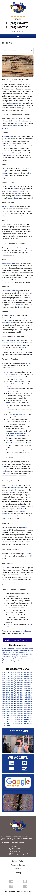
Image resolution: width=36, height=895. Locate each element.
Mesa (3, 661)
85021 (12, 719)
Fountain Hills (9, 655)
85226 (12, 697)
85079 (3, 705)
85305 (12, 683)
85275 (26, 687)
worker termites (15, 146)
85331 (12, 679)
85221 (26, 697)
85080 (30, 703)
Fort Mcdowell (28, 650)
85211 (26, 699)
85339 (30, 677)
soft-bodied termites (14, 186)
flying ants (22, 345)
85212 (21, 699)
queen (18, 123)
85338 (3, 679)
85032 (26, 715)
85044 (3, 713)
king (25, 123)
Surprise (16, 655)
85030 (3, 717)
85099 (8, 703)
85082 (26, 703)
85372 (30, 675)
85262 (3, 691)
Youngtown (25, 657)
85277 (21, 687)
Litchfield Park (24, 655)
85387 (3, 673)
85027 (17, 717)
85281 (12, 687)
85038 (30, 713)
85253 (12, 693)
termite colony (8, 136)
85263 (30, 689)
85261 (8, 691)
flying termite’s (24, 352)
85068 (21, 707)
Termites (9, 389)
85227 (8, 697)
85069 (17, 707)
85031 (30, 715)
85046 (26, 711)
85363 (3, 677)
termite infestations (17, 487)
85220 (30, 697)
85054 (3, 711)
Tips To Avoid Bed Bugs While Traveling (12, 842)
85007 (12, 723)
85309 (26, 681)
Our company (6, 568)
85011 (26, 721)
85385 (8, 673)
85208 (3, 701)
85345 (21, 677)
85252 (17, 693)
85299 (3, 685)
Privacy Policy (18, 861)
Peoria (19, 659)
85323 (30, 679)
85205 (17, 701)
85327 (21, 679)
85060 (26, 709)
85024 (30, 717)
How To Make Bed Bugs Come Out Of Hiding (14, 836)
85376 (12, 675)
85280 (17, 687)
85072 (3, 707)
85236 (26, 695)
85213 (17, 699)
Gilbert (19, 657)
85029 (8, 717)
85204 (21, 701)
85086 (17, 703)
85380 (26, 673)
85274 (30, 687)
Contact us (5, 518)
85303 (21, 683)
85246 (12, 695)
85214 (12, 699)
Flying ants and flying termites (12, 340)
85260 (12, 691)
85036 (8, 715)
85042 (12, 713)
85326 (26, 679)
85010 (30, 721)
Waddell (18, 652)
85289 (17, 685)
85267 (17, 689)
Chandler (24, 659)
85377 (8, 675)
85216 (3, 699)
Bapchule (4, 652)
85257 (26, 691)
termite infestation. (24, 417)
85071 (8, 707)
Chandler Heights (12, 650)
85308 (30, 681)
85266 (21, 689)
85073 (30, 705)
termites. (5, 128)
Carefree (21, 650)
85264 (26, 689)
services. (22, 633)
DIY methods (21, 506)
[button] (18, 36)
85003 (30, 723)
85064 (8, 709)
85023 (3, 719)
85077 (12, 705)
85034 (17, 715)
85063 (12, 709)
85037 (3, 715)
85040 (21, 713)
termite (10, 320)
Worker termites (13, 155)
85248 (3, 695)
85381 (21, 673)
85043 (8, 713)
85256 (30, 691)
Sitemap (18, 873)
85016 (3, 721)
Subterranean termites (17, 103)
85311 (17, 681)
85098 (12, 703)
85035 (12, 715)
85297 (8, 685)
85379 (30, 673)
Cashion (13, 659)
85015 (8, 721)
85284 (30, 685)
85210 (30, 699)
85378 (3, 675)
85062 (17, 709)
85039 (26, 713)
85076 (17, 705)
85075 (21, 705)
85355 (8, 677)
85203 (26, 701)
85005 (21, 723)
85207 (8, 701)
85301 (30, 683)
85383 (12, 673)
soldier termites (14, 126)
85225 (17, 697)
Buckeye (18, 648)
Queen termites (11, 450)
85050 (17, 711)
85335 (8, 679)
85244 (17, 695)
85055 (30, 709)
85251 (21, 693)
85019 (21, 719)
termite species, (25, 248)
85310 (21, 681)
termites (16, 118)
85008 (8, 723)
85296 (12, 685)
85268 (12, 689)
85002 (3, 725)
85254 (8, 693)
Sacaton (12, 648)
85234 (30, 695)
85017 (30, 719)
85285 (26, 685)
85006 (17, 723)
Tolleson (29, 659)
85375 (17, 675)
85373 (26, 675)
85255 (3, 693)
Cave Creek (11, 652)
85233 (3, 697)
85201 (3, 703)
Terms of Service (18, 865)
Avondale (7, 659)
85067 (26, 707)
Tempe (30, 661)
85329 (17, 679)
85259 (17, 691)
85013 (17, 721)
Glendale (4, 663)
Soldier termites (7, 206)
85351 (17, 677)
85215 (8, 699)
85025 (26, 717)
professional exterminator (16, 414)
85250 (26, 693)
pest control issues (24, 631)
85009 (3, 723)
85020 (17, 719)
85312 (12, 681)
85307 (3, 683)
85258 (21, 691)
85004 (26, 723)
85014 (12, 721)
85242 (21, 695)
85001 (8, 725)
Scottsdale (19, 661)
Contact (18, 869)
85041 (17, 713)
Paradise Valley (10, 661)
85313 (8, 681)
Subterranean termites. (18, 433)
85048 (21, 711)
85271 (3, 689)
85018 (26, 719)
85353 (12, 677)
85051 (12, 711)
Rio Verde (25, 648)
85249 (30, 693)
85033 (21, 715)
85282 (8, 687)
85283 (3, 687)
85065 (3, 709)
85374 (21, 675)
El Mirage (13, 657)
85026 (21, 717)
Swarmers (16, 305)
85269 (8, 689)
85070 (12, 707)
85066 (30, 707)
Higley (23, 652)
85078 (8, 705)
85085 (21, 703)
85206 (12, 701)
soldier (4, 146)
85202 (30, 701)
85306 (8, 683)
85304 (17, 683)
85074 (26, 705)
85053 (8, 711)
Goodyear (7, 657)
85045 (30, 711)
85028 (12, 717)
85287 (21, 685)
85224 (21, 697)
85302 (26, 683)
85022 (8, 719)
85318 (3, 681)
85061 (21, 709)
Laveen (25, 661)
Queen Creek (6, 648)
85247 (8, 695)
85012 (21, 721)
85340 (26, 677)
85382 (17, 673)
